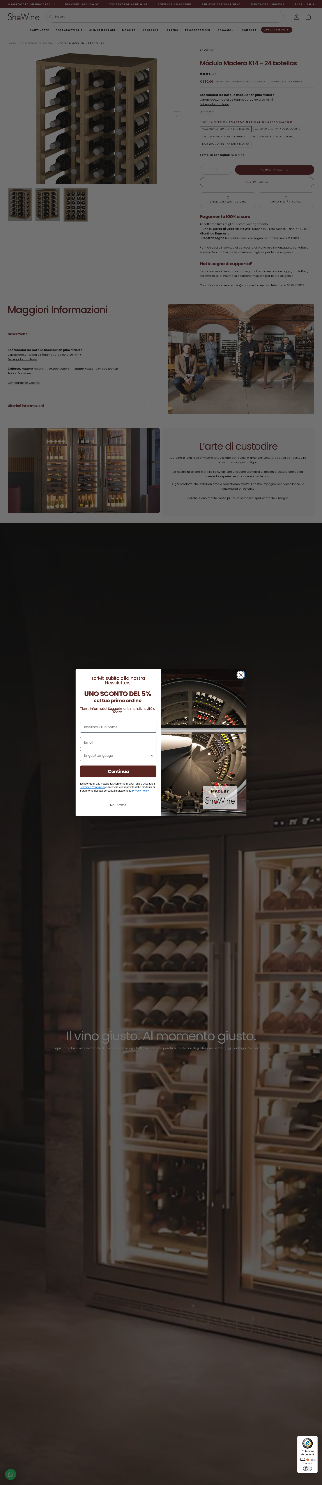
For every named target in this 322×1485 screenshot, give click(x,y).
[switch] (307, 1468)
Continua (118, 771)
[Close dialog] (241, 675)
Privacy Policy (140, 790)
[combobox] (117, 755)
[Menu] (315, 1438)
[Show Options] (152, 755)
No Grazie (118, 805)
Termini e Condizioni (92, 787)
